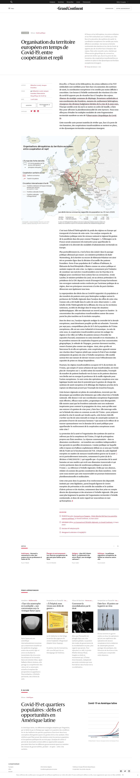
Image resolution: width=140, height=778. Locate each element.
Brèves (33, 33)
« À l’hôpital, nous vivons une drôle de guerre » (55, 606)
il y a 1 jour (75, 563)
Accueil (10, 771)
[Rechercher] (21, 2)
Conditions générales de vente (49, 769)
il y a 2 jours (101, 563)
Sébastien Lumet (35, 85)
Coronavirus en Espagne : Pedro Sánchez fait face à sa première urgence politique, (89, 517)
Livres (78, 2)
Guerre (117, 600)
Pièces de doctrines (78, 600)
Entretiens (24, 600)
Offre (9, 769)
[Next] (118, 546)
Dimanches (70, 2)
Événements (86, 2)
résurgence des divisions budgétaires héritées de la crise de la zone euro (88, 104)
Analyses (52, 2)
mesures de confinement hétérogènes (102, 101)
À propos (10, 767)
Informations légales (46, 767)
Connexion (109, 8)
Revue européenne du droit (93, 600)
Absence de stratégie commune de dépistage (77, 98)
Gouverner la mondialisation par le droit (81, 606)
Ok (123, 775)
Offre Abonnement (123, 8)
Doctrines (61, 2)
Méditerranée (33, 600)
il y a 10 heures (51, 563)
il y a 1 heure (25, 563)
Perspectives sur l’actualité (55, 600)
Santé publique (40, 33)
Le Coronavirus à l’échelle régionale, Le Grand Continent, (93, 522)
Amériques (30, 697)
